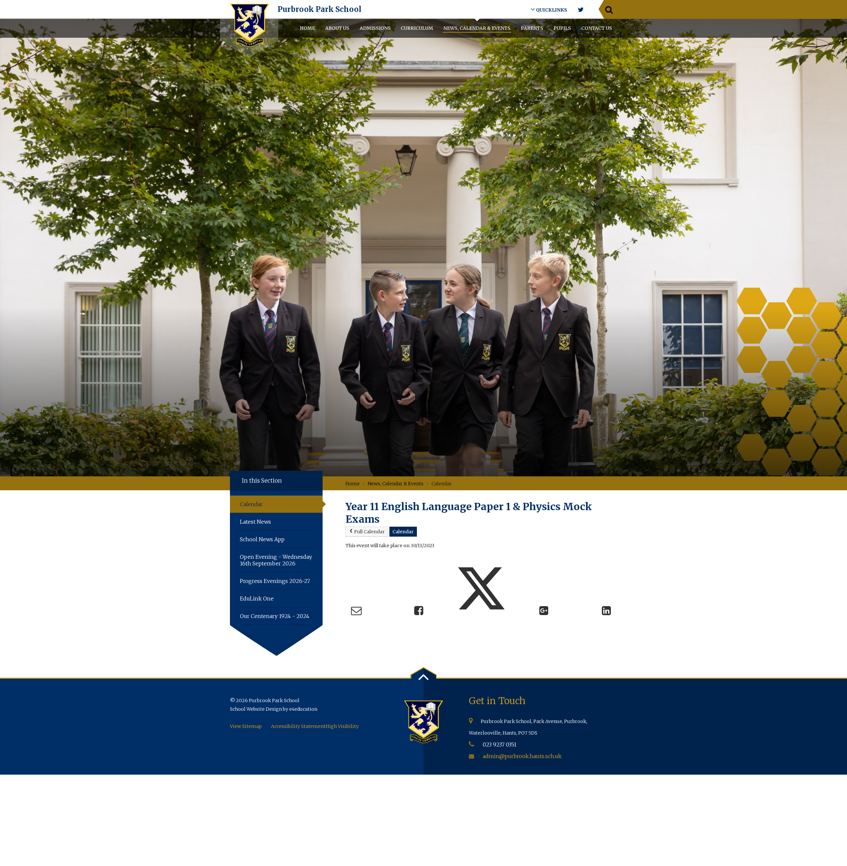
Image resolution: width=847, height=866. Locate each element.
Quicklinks (551, 10)
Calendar (441, 484)
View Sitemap (246, 726)
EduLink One (257, 598)
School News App (262, 539)
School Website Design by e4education (273, 709)
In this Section (262, 480)
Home (352, 484)
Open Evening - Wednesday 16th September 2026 (276, 560)
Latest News (256, 521)
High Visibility (342, 726)
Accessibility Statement (298, 726)
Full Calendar (369, 532)
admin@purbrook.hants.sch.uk (522, 756)
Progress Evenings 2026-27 (275, 581)
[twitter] (580, 10)
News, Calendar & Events (396, 484)
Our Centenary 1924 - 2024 (274, 616)
